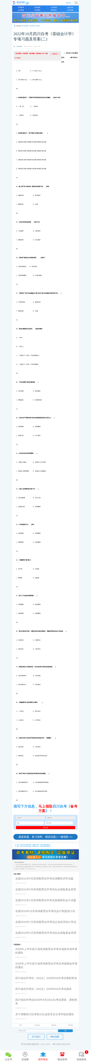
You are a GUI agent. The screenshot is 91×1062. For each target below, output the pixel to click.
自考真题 (21, 10)
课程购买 (54, 10)
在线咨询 (82, 1055)
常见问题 (70, 10)
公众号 (8, 1059)
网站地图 (55, 1036)
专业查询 (54, 7)
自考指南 (37, 7)
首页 (20, 1025)
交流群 (25, 1059)
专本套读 (37, 10)
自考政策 (21, 7)
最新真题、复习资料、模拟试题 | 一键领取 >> (45, 836)
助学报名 (43, 1059)
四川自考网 (25, 26)
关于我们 (36, 1036)
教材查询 (53, 1025)
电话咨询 (62, 1059)
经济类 (38, 26)
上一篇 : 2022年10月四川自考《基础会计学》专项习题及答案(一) (33, 844)
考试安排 (70, 7)
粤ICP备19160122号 (61, 1044)
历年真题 (32, 26)
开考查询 (70, 1025)
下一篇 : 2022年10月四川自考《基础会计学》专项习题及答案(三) (33, 846)
